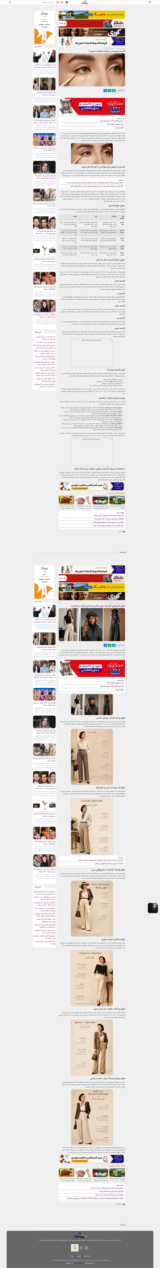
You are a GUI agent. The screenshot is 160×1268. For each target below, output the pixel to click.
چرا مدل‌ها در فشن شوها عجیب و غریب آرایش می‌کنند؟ (109, 515)
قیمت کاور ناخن (99, 435)
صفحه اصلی (87, 1256)
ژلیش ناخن (66, 272)
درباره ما (72, 1256)
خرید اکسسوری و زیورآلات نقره (115, 124)
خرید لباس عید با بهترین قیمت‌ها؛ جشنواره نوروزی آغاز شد (108, 522)
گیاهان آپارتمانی (119, 128)
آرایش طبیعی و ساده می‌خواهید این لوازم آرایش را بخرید (108, 526)
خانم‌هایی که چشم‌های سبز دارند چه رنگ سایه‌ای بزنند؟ (109, 519)
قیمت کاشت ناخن (105, 391)
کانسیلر (120, 532)
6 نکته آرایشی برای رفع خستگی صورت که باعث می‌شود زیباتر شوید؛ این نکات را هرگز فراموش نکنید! (97, 186)
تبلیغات (79, 1256)
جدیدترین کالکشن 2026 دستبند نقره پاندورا (112, 121)
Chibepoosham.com (79, 1263)
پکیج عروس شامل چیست (80, 199)
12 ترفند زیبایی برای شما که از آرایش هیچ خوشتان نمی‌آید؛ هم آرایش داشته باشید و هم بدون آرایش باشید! (95, 183)
